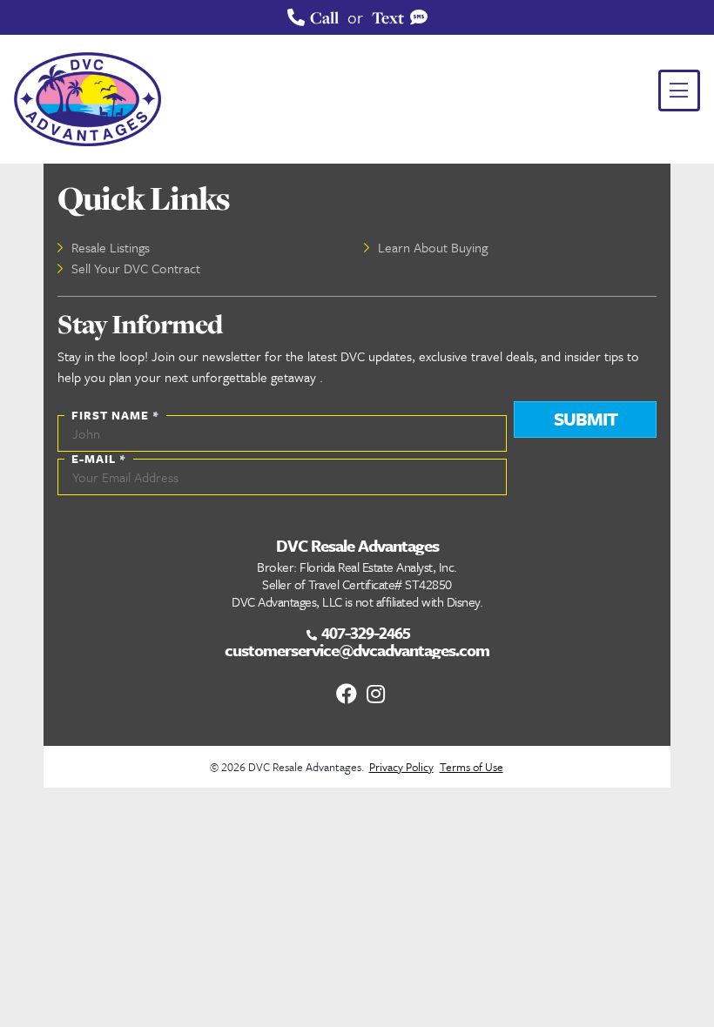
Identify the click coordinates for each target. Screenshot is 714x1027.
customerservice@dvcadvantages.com (357, 650)
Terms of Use (471, 767)
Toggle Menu (679, 90)
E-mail (98, 459)
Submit (585, 419)
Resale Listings (110, 247)
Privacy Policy (401, 767)
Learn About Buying (433, 247)
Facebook (343, 694)
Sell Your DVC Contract (135, 268)
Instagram (371, 694)
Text (390, 17)
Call (322, 17)
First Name (115, 415)
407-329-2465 (364, 632)
